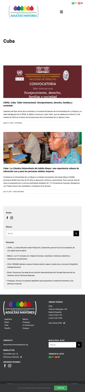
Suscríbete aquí (9, 354)
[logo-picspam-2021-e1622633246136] (23, 6)
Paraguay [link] (26, 322)
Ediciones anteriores (11, 357)
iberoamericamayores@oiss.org (15, 345)
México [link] (25, 319)
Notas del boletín (18, 191)
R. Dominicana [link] (28, 325)
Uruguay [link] (26, 328)
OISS (50, 306)
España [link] (7, 328)
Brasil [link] (6, 322)
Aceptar (60, 388)
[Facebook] (7, 217)
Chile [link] (6, 325)
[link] (19, 303)
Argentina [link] (8, 319)
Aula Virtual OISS (55, 323)
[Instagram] (11, 217)
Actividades (18, 123)
